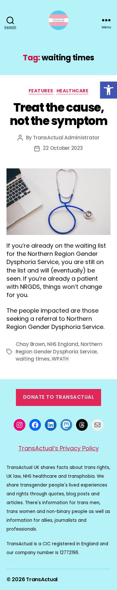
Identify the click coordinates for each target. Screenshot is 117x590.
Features (41, 91)
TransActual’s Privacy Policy (59, 448)
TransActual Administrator (66, 137)
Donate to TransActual (58, 397)
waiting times (33, 358)
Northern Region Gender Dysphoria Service (59, 348)
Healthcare (72, 91)
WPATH (60, 358)
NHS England (62, 344)
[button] (108, 90)
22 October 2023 (63, 148)
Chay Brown (30, 344)
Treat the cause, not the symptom (59, 114)
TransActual (42, 579)
